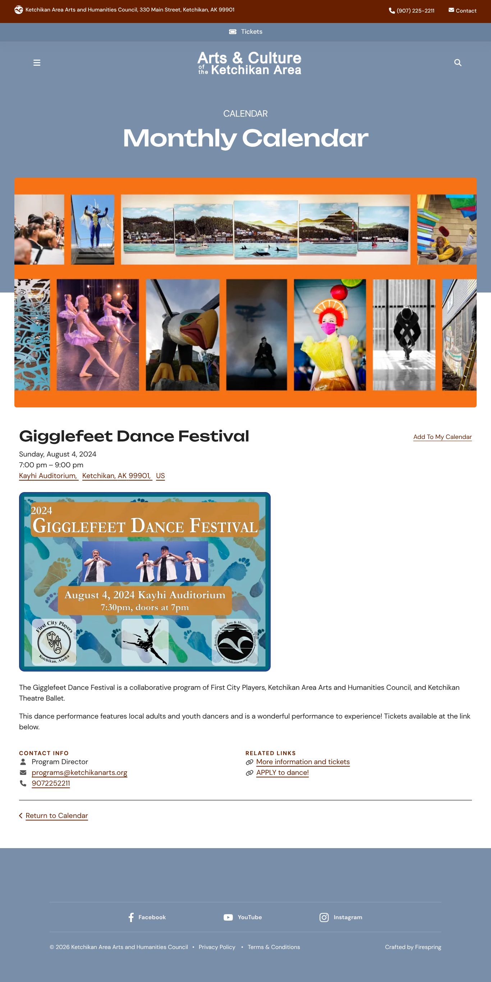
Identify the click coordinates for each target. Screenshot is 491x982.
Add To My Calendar (442, 437)
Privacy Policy (217, 947)
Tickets (251, 31)
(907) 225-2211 (415, 10)
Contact (466, 10)
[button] (36, 63)
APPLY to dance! (282, 772)
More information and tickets (303, 762)
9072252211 (51, 783)
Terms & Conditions (274, 947)
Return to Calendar (57, 815)
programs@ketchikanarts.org (79, 772)
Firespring (428, 947)
